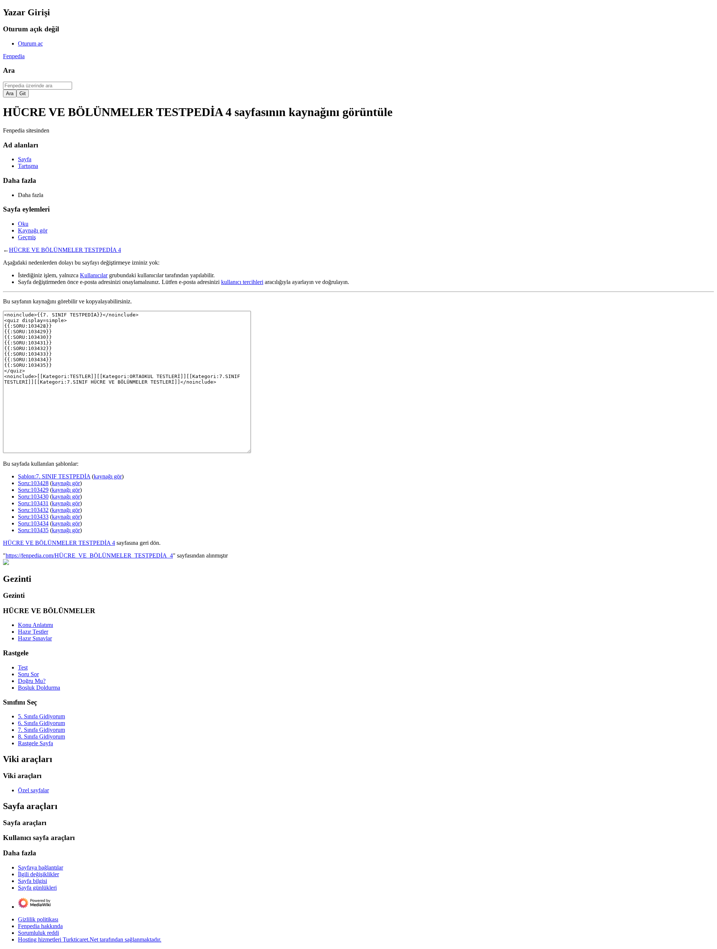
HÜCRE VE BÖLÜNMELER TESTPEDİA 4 (65, 250)
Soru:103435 (33, 530)
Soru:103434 (33, 523)
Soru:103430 (33, 496)
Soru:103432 (33, 510)
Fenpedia (14, 56)
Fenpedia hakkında (40, 926)
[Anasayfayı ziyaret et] (6, 563)
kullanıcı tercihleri (242, 282)
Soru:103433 (33, 516)
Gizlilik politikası (38, 919)
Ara (9, 70)
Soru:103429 (33, 490)
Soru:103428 (33, 483)
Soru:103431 (33, 503)
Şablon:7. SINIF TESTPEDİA (54, 476)
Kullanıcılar (94, 275)
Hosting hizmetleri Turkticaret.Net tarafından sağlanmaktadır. (89, 939)
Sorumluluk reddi (38, 933)
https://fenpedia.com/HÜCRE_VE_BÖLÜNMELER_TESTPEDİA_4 (89, 555)
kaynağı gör (108, 476)
